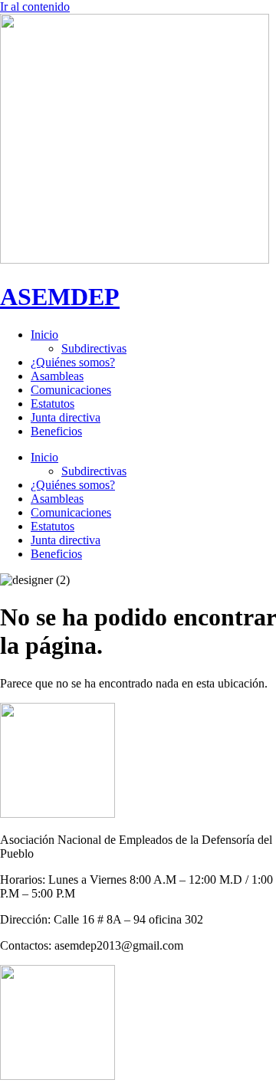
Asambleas (57, 375)
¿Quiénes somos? (73, 362)
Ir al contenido (35, 6)
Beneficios (56, 431)
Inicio (44, 334)
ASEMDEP (60, 296)
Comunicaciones (71, 389)
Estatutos (52, 403)
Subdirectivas (94, 348)
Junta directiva (65, 417)
